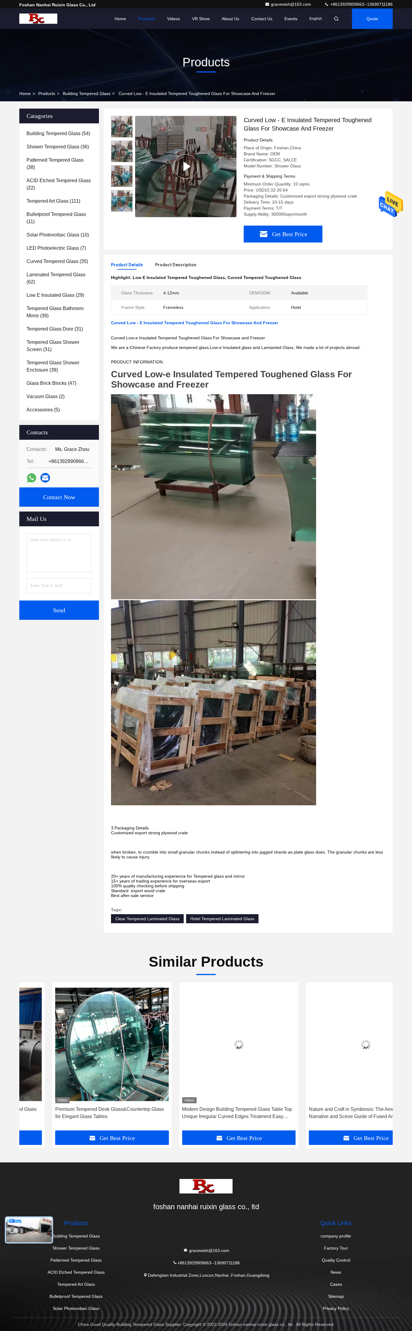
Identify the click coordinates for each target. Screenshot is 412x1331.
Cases (336, 1284)
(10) (58, 234)
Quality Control (336, 1260)
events (290, 18)
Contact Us (261, 18)
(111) (53, 201)
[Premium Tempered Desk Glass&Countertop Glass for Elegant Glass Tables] (79, 1044)
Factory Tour (336, 1248)
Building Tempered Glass (86, 93)
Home (120, 18)
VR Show (201, 18)
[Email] (45, 478)
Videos (173, 18)
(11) (56, 218)
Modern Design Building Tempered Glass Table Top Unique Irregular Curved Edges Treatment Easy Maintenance (204, 1113)
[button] (121, 209)
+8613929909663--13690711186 (361, 4)
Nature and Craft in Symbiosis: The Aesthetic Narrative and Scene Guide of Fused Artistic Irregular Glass (332, 1113)
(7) (56, 248)
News (336, 1272)
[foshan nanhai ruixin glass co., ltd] (38, 18)
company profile (336, 1236)
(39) (55, 312)
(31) (55, 328)
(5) (43, 409)
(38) (55, 163)
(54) (58, 133)
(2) (46, 396)
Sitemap (336, 1296)
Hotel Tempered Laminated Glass (222, 918)
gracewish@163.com (291, 4)
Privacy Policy (336, 1308)
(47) (51, 383)
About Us (230, 18)
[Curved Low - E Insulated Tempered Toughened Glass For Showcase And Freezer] (185, 166)
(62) (56, 278)
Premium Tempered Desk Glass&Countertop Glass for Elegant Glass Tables (76, 1113)
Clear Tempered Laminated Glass (147, 918)
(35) (57, 261)
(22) (59, 184)
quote (372, 18)
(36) (58, 146)
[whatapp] (31, 478)
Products (146, 18)
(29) (55, 295)
